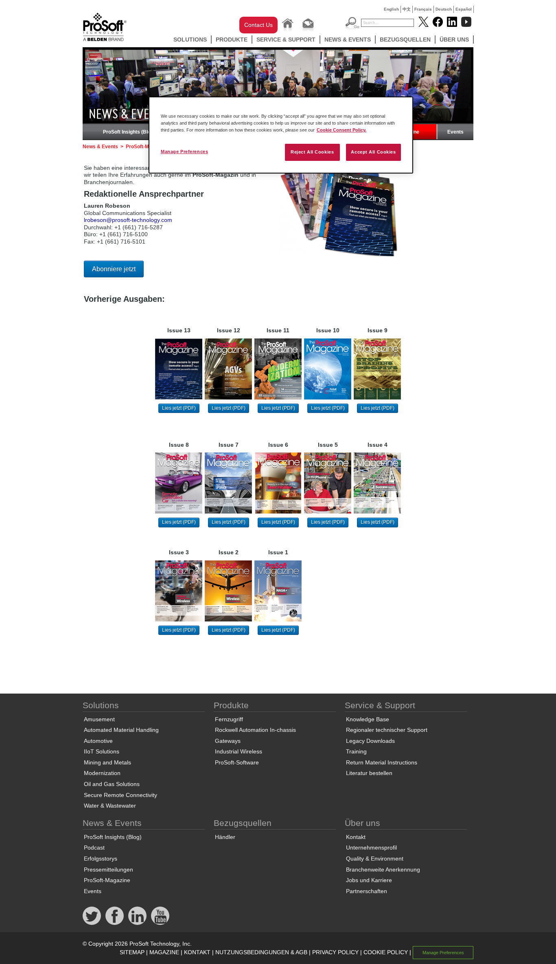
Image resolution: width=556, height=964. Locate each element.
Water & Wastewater (110, 805)
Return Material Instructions (381, 762)
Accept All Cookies (373, 151)
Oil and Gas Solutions (112, 784)
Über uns (454, 39)
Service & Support (285, 39)
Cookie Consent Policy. (341, 129)
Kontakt (356, 837)
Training (356, 751)
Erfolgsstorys (100, 858)
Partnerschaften (366, 891)
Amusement (99, 719)
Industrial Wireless (238, 751)
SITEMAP (132, 952)
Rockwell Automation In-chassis (255, 730)
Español (463, 9)
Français (423, 9)
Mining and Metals (107, 762)
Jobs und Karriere (369, 880)
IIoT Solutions (101, 751)
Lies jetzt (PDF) (179, 408)
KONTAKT (197, 952)
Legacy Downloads (370, 741)
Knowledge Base (367, 719)
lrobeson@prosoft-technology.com (128, 220)
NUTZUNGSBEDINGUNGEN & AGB (261, 952)
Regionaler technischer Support (386, 730)
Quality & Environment (374, 858)
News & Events (347, 39)
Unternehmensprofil (371, 847)
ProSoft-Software (237, 762)
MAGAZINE (164, 952)
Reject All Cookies (312, 151)
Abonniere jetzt (114, 269)
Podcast (94, 847)
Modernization (102, 773)
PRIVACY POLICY (335, 952)
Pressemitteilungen (108, 869)
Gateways (228, 741)
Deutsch (444, 9)
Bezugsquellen (405, 39)
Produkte (231, 39)
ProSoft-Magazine (107, 880)
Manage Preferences (184, 151)
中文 (407, 9)
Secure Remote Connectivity (120, 795)
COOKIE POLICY (385, 952)
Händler (225, 837)
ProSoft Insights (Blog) (129, 132)
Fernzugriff (229, 719)
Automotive (98, 741)
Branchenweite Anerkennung (383, 869)
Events (455, 132)
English (391, 9)
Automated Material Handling (121, 730)
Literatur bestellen (369, 773)
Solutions (190, 39)
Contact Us (258, 25)
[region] (281, 135)
